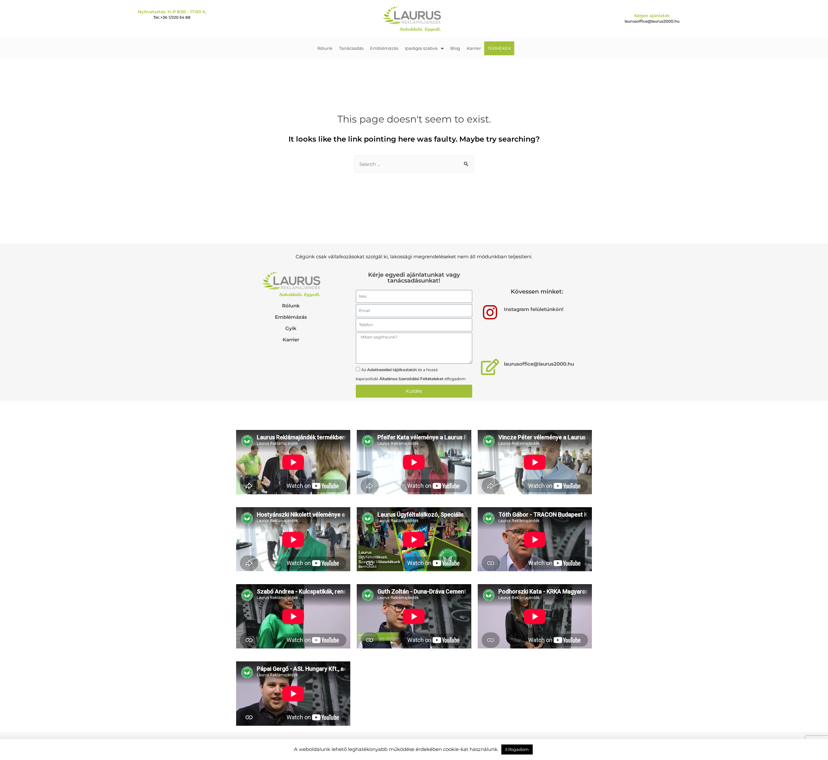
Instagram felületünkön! (533, 309)
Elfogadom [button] (517, 749)
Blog (455, 48)
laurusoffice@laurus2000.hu (652, 21)
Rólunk (324, 48)
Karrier (474, 48)
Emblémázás (384, 48)
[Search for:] (414, 164)
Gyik (291, 328)
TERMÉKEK (499, 48)
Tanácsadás (351, 48)
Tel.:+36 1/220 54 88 (172, 17)
